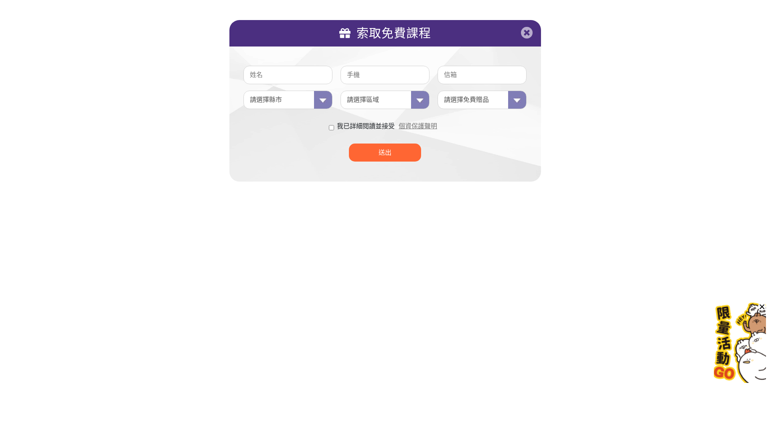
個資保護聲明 (418, 126)
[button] (762, 307)
